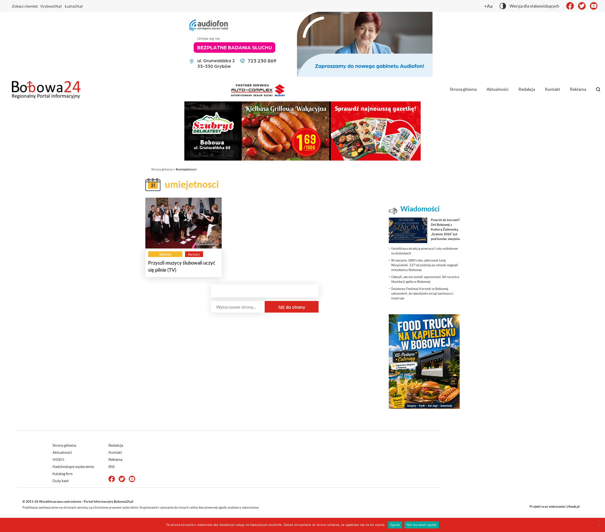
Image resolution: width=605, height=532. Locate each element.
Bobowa (165, 254)
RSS (111, 466)
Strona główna (463, 89)
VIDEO (58, 459)
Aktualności (498, 89)
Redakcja (527, 89)
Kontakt (552, 89)
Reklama (578, 89)
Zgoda (395, 525)
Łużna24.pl (74, 6)
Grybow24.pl (51, 6)
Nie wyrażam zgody (421, 525)
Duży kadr (60, 480)
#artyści (194, 254)
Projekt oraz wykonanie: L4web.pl (555, 506)
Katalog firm (62, 473)
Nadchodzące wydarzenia (73, 466)
